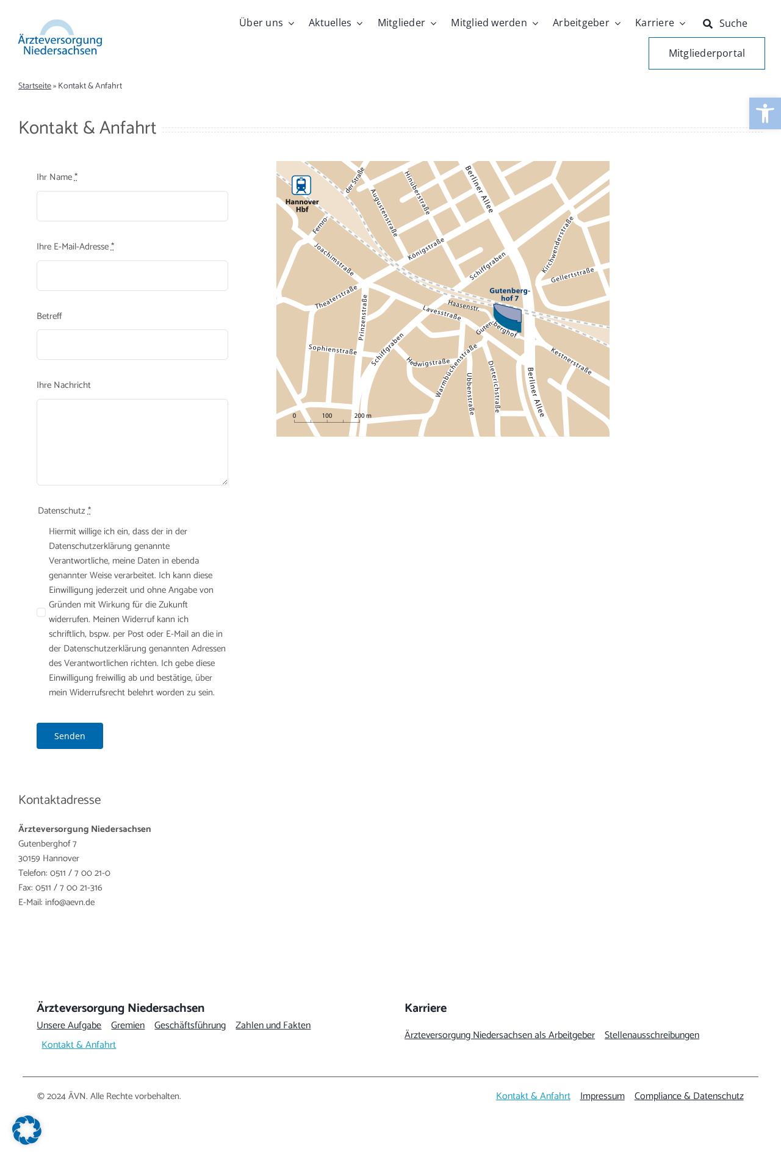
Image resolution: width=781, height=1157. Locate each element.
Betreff (49, 316)
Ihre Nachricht (64, 385)
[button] (27, 1130)
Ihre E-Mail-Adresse (75, 247)
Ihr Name (57, 177)
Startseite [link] (34, 86)
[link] (765, 113)
